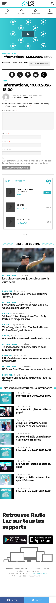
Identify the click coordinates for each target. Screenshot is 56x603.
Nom (5, 133)
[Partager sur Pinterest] (27, 74)
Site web (6, 149)
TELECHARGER (40, 64)
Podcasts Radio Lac (23, 98)
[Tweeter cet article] (20, 74)
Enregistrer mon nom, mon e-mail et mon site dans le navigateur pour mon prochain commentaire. (27, 162)
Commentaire (9, 110)
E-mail (6, 141)
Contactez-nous (40, 574)
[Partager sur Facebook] (12, 74)
